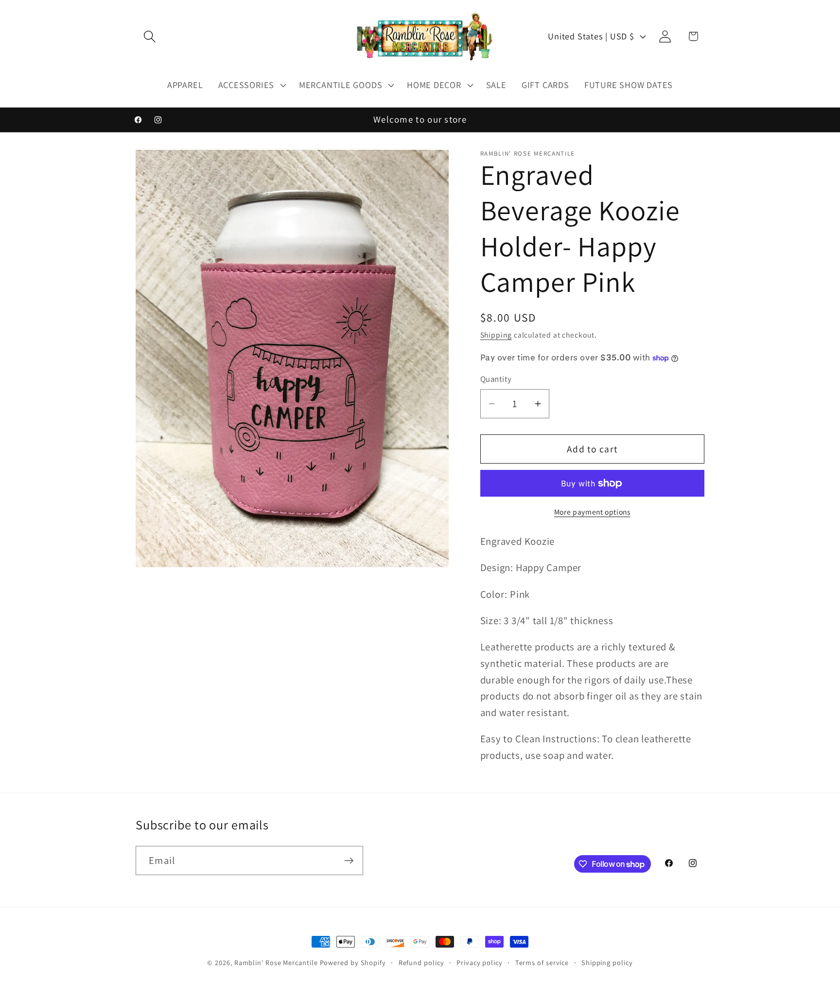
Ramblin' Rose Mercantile (276, 962)
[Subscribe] (349, 861)
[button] (149, 36)
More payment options (592, 512)
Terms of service (542, 962)
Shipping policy (607, 962)
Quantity (496, 379)
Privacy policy (479, 962)
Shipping (496, 335)
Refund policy (421, 962)
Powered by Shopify (353, 962)
